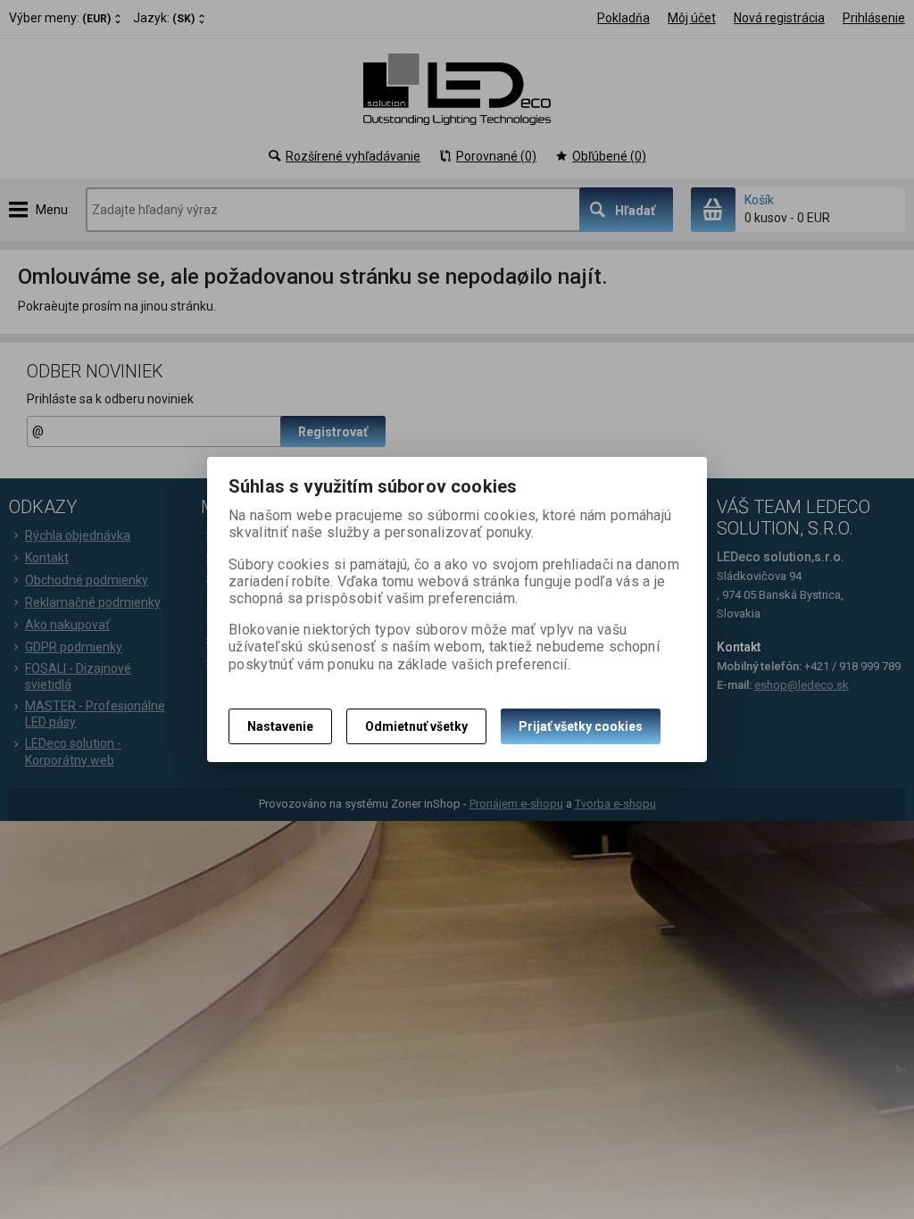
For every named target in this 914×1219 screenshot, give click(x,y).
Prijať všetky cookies (581, 726)
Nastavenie (280, 726)
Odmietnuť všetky (416, 726)
